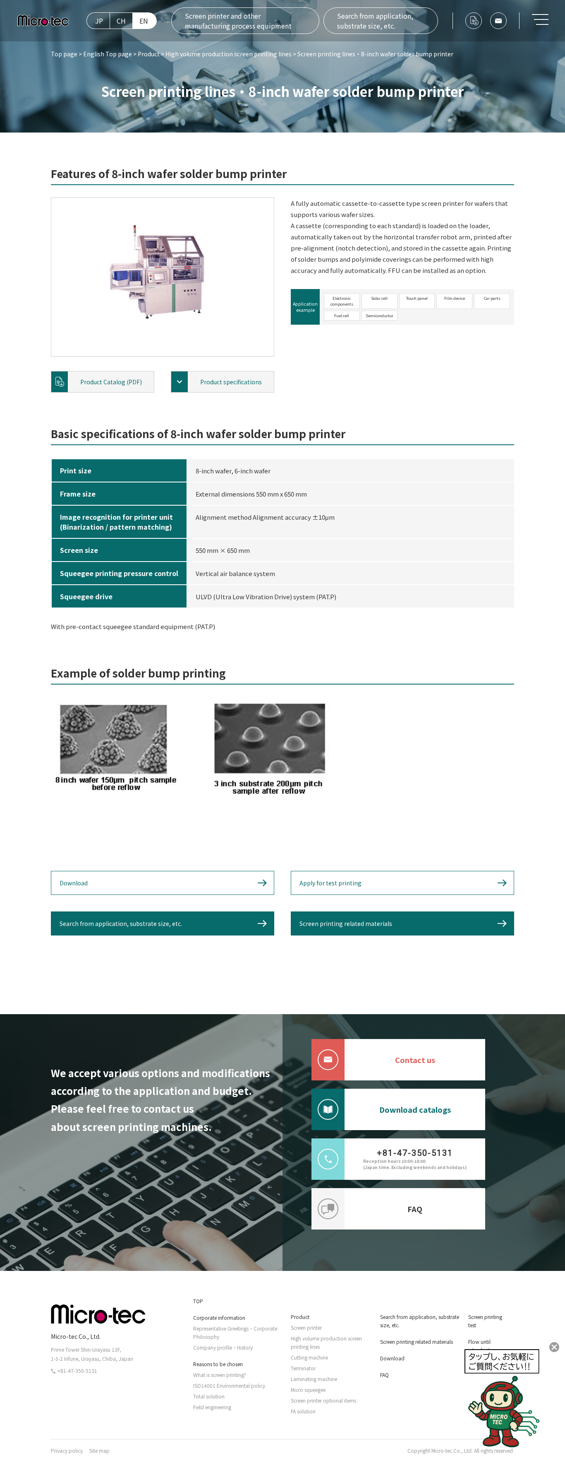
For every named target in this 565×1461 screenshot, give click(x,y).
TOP (198, 1300)
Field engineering (212, 1406)
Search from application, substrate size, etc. (375, 21)
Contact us (415, 1059)
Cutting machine (309, 1357)
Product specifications (231, 382)
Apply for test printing (330, 883)
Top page (64, 54)
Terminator (303, 1368)
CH (121, 21)
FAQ (414, 1208)
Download (74, 883)
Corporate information (219, 1317)
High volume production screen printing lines (228, 54)
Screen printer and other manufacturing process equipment (238, 21)
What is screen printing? (219, 1374)
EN (143, 21)
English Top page (107, 54)
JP (99, 21)
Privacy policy (67, 1450)
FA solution (303, 1411)
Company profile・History (223, 1347)
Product (149, 54)
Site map (99, 1450)
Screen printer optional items (323, 1400)
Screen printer (306, 1327)
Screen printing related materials (345, 923)
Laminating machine (314, 1378)
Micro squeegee (308, 1389)
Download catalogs (415, 1109)
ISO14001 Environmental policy (229, 1385)
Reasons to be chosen (218, 1363)
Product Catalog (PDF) (111, 382)
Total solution (209, 1396)
